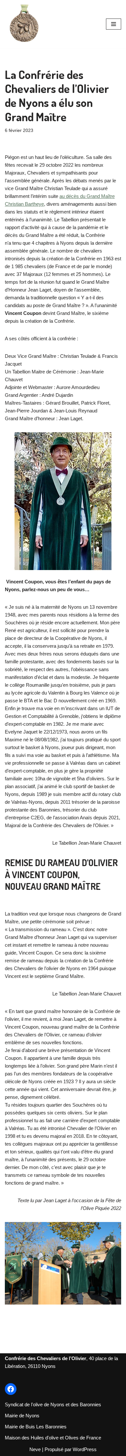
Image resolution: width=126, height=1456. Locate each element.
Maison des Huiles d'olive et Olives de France (53, 1437)
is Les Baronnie (47, 1426)
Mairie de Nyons (22, 1415)
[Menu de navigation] (113, 24)
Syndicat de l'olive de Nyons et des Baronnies (53, 1404)
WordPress (85, 1449)
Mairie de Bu (18, 1426)
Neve (35, 1449)
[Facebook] (10, 1389)
